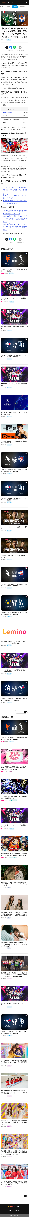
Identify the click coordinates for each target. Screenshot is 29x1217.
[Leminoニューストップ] (7, 2)
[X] (13, 1210)
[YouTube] (10, 1210)
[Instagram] (16, 1210)
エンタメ (7, 6)
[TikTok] (18, 1210)
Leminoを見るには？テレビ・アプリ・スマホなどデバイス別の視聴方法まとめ (15, 226)
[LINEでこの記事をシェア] (14, 47)
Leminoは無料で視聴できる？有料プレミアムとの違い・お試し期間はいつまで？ (15, 218)
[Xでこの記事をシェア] (6, 47)
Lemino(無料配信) (7, 112)
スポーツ (15, 6)
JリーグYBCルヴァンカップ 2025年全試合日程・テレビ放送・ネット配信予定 (15, 189)
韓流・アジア (23, 6)
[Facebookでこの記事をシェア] (10, 47)
